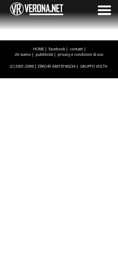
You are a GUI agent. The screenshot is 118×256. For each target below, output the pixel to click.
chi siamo (23, 54)
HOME (38, 49)
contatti (76, 49)
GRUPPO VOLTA (93, 66)
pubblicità (44, 54)
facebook (57, 49)
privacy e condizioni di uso (80, 54)
